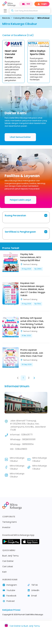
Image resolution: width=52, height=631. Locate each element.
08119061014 (28, 444)
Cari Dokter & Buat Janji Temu (25, 625)
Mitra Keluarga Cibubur (17, 459)
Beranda (6, 18)
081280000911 (28, 439)
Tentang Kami (9, 522)
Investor (6, 527)
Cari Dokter (8, 561)
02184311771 (26, 434)
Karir (4, 571)
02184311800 (21, 449)
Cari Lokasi (7, 566)
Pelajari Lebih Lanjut (20, 199)
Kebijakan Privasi (11, 609)
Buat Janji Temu (10, 555)
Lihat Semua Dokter (20, 137)
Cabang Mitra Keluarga (23, 18)
